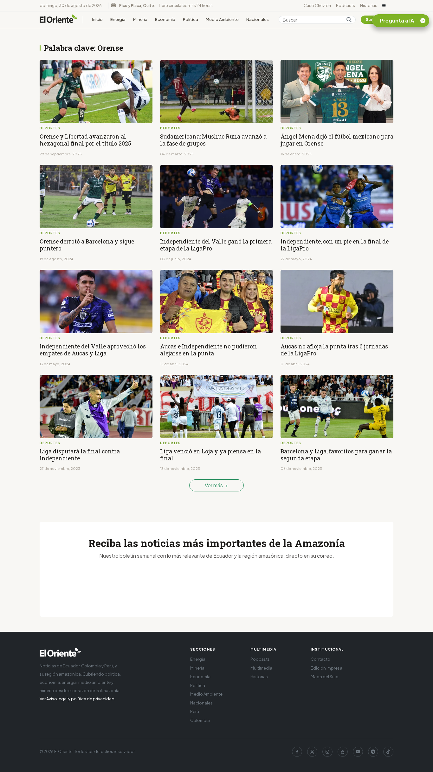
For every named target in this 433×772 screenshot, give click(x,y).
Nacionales (257, 19)
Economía (165, 19)
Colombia (200, 720)
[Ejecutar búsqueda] (349, 19)
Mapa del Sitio (325, 676)
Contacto (320, 659)
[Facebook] (297, 752)
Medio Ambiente (222, 19)
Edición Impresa (326, 668)
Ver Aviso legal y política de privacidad (77, 698)
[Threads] (343, 752)
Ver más (214, 485)
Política (190, 19)
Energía (118, 19)
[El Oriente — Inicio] (59, 19)
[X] (312, 752)
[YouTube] (358, 752)
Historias (368, 5)
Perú (194, 711)
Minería (140, 19)
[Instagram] (327, 752)
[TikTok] (388, 752)
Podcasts (345, 5)
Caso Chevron (317, 5)
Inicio (97, 19)
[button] (384, 6)
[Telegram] (373, 752)
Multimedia (261, 668)
